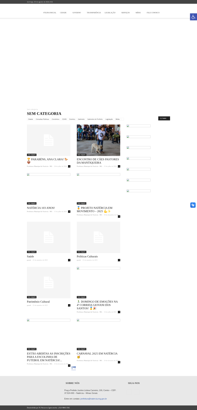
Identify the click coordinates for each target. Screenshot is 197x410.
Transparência (94, 13)
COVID (64, 119)
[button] (193, 16)
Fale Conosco (153, 13)
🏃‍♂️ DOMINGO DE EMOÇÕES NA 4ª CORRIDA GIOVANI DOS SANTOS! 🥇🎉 (97, 305)
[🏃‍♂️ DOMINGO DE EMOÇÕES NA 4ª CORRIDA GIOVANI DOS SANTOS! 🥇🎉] (98, 282)
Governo (77, 13)
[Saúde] (48, 237)
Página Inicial (49, 13)
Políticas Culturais (87, 256)
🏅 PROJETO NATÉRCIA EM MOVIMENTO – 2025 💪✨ (94, 209)
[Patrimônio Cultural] (48, 282)
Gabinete (81, 119)
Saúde (30, 256)
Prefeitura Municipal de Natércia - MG (39, 166)
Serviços (125, 13)
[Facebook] (164, 2)
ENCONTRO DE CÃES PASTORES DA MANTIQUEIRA (98, 161)
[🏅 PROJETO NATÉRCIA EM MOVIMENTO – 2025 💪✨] (98, 189)
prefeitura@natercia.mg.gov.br (93, 399)
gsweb (29, 260)
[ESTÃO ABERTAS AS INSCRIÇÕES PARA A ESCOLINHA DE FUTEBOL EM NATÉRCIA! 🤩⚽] (48, 334)
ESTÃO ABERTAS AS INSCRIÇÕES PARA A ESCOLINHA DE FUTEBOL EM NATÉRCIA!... (48, 357)
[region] (98, 61)
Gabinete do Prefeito (95, 119)
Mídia (138, 13)
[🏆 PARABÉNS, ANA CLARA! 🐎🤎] (48, 140)
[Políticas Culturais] (98, 237)
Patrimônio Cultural (38, 301)
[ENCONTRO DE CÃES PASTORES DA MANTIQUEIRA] (98, 140)
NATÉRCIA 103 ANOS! (41, 207)
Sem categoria (32, 154)
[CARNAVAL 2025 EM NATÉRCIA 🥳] (98, 334)
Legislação (110, 13)
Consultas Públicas (42, 119)
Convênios (55, 119)
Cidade (63, 13)
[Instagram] (168, 2)
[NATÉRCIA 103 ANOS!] (48, 189)
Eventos (72, 119)
